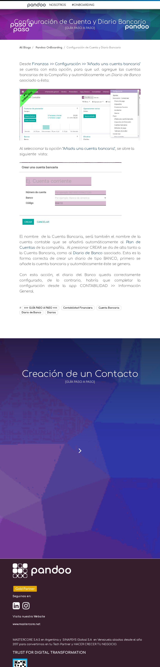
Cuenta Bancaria (109, 307)
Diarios (51, 312)
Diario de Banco (31, 312)
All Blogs (25, 47)
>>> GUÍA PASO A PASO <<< (40, 307)
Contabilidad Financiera (77, 307)
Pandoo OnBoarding (49, 47)
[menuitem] (57, 5)
